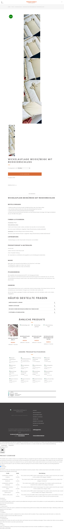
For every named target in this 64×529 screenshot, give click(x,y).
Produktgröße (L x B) (12, 168)
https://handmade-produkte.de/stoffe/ (36, 229)
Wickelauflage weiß (25, 336)
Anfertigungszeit (37, 412)
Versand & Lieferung (37, 416)
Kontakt (35, 410)
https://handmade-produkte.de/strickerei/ (40, 233)
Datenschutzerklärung (38, 423)
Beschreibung (32, 193)
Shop (13, 6)
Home (9, 6)
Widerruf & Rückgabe (38, 421)
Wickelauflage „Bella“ (13, 338)
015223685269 (21, 436)
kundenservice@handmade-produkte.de (19, 434)
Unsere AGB (35, 419)
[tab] (32, 193)
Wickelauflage (18, 6)
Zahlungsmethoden (37, 414)
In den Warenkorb (24, 174)
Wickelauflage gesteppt (36, 336)
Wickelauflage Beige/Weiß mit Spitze (48, 337)
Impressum (35, 425)
